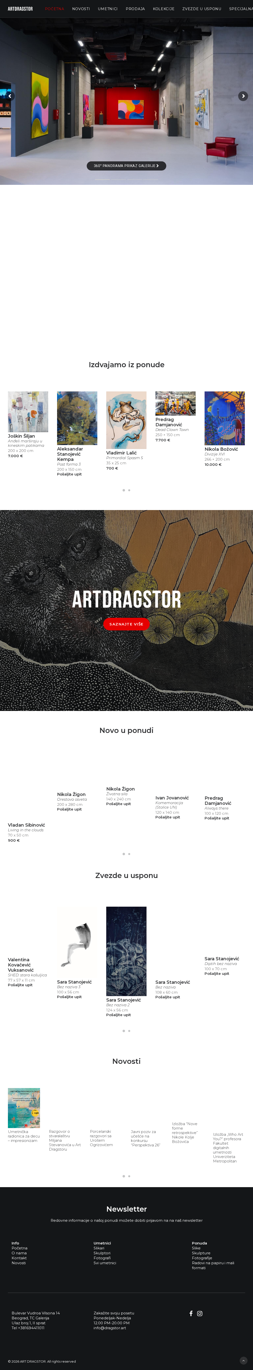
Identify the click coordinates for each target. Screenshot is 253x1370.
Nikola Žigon (71, 794)
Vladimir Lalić (121, 453)
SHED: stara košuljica (27, 975)
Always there (217, 808)
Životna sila (116, 794)
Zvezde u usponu (201, 9)
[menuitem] (55, 9)
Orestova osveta (72, 799)
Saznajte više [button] (126, 624)
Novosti (81, 9)
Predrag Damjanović (168, 422)
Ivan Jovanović (172, 798)
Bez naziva (165, 987)
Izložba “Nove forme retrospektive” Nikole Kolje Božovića (185, 1133)
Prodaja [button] (135, 9)
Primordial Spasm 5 (124, 458)
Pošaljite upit (69, 474)
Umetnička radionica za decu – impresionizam (24, 1136)
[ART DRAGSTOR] (20, 9)
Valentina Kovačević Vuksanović (21, 965)
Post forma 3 (69, 464)
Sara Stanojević (74, 982)
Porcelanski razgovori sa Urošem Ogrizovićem (101, 1138)
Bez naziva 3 (68, 987)
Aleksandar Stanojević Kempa (70, 454)
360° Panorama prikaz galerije (125, 166)
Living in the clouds (25, 830)
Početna (54, 9)
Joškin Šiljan (21, 436)
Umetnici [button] (108, 9)
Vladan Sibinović (26, 825)
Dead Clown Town (172, 430)
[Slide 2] (129, 490)
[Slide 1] (123, 490)
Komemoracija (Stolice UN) (169, 805)
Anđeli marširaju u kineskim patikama (26, 443)
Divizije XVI (215, 454)
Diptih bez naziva (221, 964)
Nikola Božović (221, 449)
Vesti (32, 1092)
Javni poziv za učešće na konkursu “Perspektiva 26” (145, 1138)
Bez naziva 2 (117, 1005)
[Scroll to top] (244, 1360)
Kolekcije (163, 9)
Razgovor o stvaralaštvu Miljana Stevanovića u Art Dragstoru (65, 1140)
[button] (28, 411)
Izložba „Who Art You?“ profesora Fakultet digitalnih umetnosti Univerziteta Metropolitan (228, 1147)
